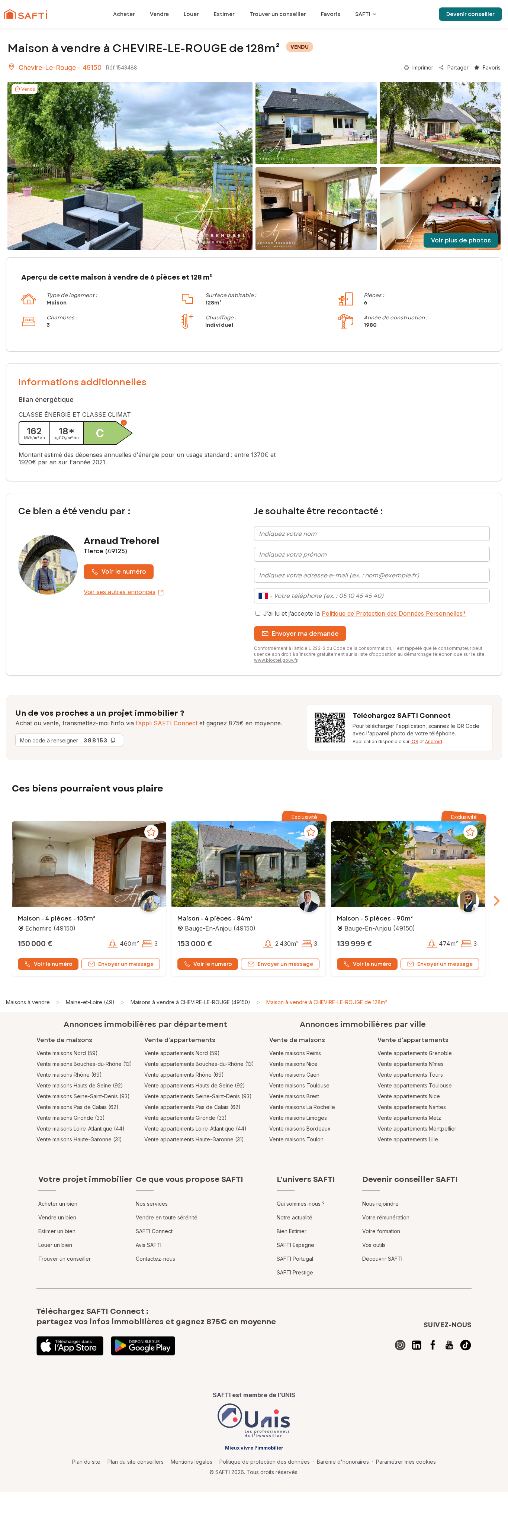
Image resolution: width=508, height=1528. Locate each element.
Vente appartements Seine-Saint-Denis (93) (198, 1096)
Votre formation (381, 1231)
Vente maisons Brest (294, 1096)
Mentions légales (191, 1461)
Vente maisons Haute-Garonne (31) (79, 1139)
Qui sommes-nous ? (301, 1203)
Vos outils (374, 1245)
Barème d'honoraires (343, 1461)
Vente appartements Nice (408, 1096)
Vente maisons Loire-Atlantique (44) (80, 1128)
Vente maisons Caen (294, 1074)
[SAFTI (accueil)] (25, 14)
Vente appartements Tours (410, 1074)
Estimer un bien (56, 1231)
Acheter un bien (57, 1203)
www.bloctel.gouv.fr (275, 660)
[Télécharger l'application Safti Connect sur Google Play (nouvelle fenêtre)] (143, 1345)
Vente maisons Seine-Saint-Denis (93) (83, 1096)
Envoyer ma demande (305, 633)
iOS (414, 741)
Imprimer (422, 67)
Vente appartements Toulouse (414, 1085)
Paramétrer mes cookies (406, 1461)
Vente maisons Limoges (298, 1118)
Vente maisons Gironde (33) (70, 1118)
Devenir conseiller (470, 14)
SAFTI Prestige (295, 1272)
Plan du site (86, 1461)
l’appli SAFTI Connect (166, 723)
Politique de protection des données (264, 1461)
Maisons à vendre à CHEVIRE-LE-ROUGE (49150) (190, 1002)
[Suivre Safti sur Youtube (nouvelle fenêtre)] (449, 1345)
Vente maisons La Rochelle (302, 1107)
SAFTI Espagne (295, 1245)
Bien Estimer (291, 1231)
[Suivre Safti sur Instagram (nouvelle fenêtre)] (400, 1345)
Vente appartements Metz (409, 1118)
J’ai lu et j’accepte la (364, 613)
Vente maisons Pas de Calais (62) (77, 1107)
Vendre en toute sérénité (166, 1217)
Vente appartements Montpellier (416, 1128)
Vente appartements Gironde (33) (185, 1118)
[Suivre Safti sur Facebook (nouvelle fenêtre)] (433, 1345)
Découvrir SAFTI (382, 1258)
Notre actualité (294, 1217)
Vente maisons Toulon (296, 1139)
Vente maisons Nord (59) (67, 1053)
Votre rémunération (385, 1217)
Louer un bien (55, 1245)
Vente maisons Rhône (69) (69, 1074)
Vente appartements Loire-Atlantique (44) (195, 1128)
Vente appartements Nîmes (410, 1064)
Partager (458, 67)
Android (433, 741)
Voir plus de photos (461, 240)
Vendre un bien (57, 1217)
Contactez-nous (155, 1258)
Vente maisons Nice (293, 1064)
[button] (89, 864)
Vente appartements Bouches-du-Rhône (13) (199, 1064)
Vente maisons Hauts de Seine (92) (79, 1085)
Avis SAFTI (148, 1245)
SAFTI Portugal (295, 1258)
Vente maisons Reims (295, 1053)
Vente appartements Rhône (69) (184, 1074)
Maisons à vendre (28, 1002)
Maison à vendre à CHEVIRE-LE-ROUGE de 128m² (326, 1002)
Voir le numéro (124, 571)
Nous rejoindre (380, 1203)
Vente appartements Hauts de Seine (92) (194, 1085)
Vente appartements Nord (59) (182, 1053)
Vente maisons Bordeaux (300, 1128)
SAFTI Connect (154, 1231)
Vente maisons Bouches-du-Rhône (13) (84, 1064)
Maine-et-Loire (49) (90, 1002)
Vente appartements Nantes (411, 1107)
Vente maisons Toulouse (299, 1085)
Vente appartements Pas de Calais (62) (192, 1107)
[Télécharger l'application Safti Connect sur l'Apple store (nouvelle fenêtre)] (69, 1345)
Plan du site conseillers (135, 1461)
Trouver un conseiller (64, 1258)
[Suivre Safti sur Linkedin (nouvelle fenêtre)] (416, 1345)
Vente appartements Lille (407, 1139)
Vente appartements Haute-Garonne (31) (194, 1139)
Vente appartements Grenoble (414, 1053)
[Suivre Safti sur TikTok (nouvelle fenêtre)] (466, 1345)
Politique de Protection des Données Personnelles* (394, 613)
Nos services (152, 1203)
